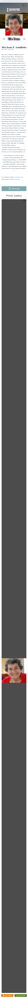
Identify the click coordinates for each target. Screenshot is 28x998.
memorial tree (18, 177)
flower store (17, 179)
